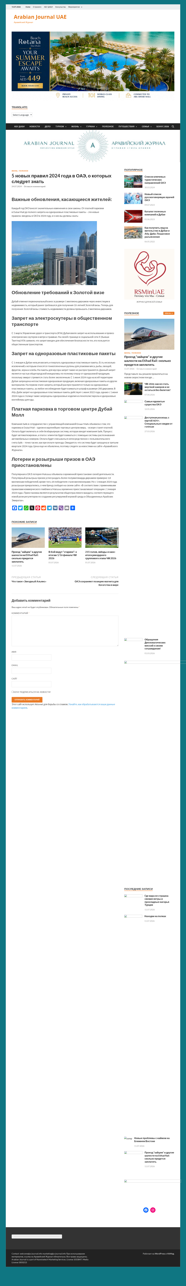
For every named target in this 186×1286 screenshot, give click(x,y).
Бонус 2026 (163, 126)
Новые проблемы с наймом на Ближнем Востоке (152, 1139)
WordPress (160, 1253)
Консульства (60, 7)
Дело (48, 126)
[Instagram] (152, 1210)
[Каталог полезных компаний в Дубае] (133, 211)
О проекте (37, 7)
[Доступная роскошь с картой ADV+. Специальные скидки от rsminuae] (133, 417)
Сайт (14, 678)
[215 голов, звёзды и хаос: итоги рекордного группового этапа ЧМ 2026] (101, 538)
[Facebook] (146, 1210)
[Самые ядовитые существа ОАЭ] (133, 401)
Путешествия (126, 126)
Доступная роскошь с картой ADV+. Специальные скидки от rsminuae (158, 422)
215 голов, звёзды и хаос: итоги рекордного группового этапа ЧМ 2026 (100, 555)
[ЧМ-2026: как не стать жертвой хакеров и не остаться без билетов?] (133, 384)
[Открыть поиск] (173, 126)
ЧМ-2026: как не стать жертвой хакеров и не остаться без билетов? (158, 386)
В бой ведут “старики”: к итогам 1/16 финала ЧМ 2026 (63, 555)
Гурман (90, 126)
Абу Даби (19, 126)
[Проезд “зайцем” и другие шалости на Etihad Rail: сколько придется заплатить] (28, 538)
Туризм (60, 126)
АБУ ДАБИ (48, 7)
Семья (145, 126)
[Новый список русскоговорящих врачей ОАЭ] (133, 194)
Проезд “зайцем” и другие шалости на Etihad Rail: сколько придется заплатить (27, 556)
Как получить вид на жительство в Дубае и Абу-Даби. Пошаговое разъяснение (157, 232)
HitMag (170, 1253)
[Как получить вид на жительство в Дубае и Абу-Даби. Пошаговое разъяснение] (133, 228)
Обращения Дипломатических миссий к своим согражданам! (155, 644)
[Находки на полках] (133, 916)
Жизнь (75, 126)
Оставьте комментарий (34, 186)
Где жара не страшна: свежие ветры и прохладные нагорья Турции (157, 900)
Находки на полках (155, 916)
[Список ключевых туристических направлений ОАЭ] (133, 177)
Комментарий (20, 613)
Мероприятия (74, 7)
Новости (34, 126)
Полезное (108, 126)
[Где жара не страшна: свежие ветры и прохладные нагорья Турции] (133, 896)
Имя (14, 652)
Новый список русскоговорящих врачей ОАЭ (159, 197)
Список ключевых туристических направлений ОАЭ (155, 179)
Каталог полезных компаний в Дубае (155, 213)
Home (28, 7)
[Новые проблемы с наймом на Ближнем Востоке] (128, 1138)
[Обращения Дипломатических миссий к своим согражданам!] (133, 639)
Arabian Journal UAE (40, 16)
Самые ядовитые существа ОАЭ (155, 403)
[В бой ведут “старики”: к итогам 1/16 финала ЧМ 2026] (65, 538)
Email (15, 665)
